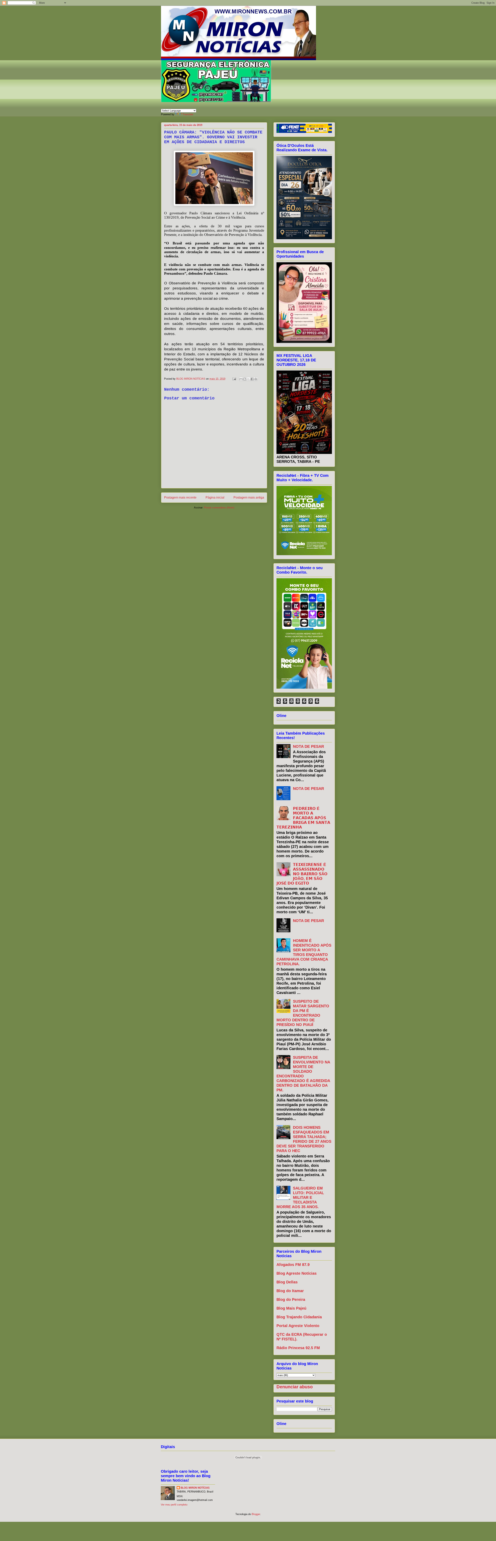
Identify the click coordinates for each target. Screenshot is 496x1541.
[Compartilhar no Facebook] (252, 379)
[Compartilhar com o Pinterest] (256, 379)
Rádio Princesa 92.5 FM (298, 1348)
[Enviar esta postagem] (234, 378)
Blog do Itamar (290, 1291)
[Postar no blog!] (245, 379)
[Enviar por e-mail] (241, 379)
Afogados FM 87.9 (293, 1264)
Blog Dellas (287, 1282)
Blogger (256, 1514)
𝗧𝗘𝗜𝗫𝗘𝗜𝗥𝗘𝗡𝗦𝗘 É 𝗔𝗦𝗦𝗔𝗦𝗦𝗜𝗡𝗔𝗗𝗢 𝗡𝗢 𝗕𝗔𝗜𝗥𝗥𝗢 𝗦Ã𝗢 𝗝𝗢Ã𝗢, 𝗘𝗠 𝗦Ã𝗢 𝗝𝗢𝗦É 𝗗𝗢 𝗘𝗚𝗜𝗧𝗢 (301, 873)
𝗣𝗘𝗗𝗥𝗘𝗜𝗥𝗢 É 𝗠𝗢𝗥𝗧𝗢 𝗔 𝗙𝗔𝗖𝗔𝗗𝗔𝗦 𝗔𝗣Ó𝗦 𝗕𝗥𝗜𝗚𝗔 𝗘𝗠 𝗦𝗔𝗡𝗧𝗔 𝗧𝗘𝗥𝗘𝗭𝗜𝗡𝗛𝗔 (303, 817)
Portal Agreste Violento (297, 1326)
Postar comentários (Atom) (219, 507)
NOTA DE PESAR (308, 746)
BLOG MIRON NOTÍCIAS (195, 1487)
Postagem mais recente (180, 497)
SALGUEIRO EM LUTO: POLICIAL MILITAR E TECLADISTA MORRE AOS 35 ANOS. (300, 1197)
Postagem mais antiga (248, 497)
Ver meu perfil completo (174, 1504)
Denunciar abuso (294, 1386)
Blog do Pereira (290, 1299)
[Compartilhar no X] (248, 379)
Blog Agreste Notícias (296, 1273)
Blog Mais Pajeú (291, 1308)
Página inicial (215, 497)
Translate (188, 114)
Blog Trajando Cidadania (299, 1317)
